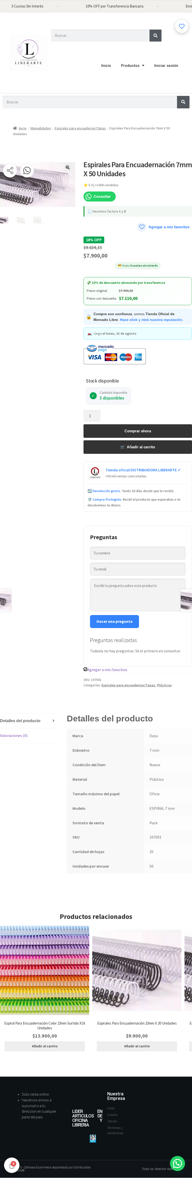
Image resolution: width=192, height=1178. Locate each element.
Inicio (106, 65)
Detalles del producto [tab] (20, 721)
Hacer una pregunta (114, 621)
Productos (130, 65)
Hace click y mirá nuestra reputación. (151, 320)
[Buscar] (156, 36)
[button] (68, 167)
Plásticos (164, 685)
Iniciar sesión (166, 65)
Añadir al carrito (45, 1046)
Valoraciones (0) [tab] (14, 735)
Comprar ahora (137, 431)
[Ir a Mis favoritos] (181, 26)
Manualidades (40, 128)
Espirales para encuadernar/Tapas (80, 128)
